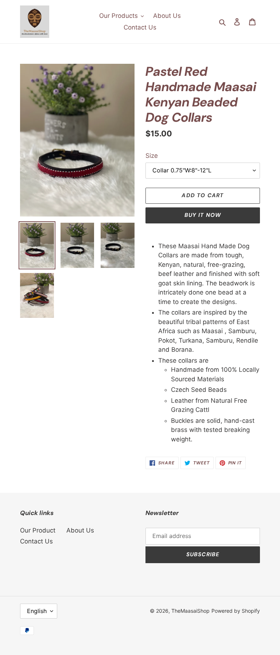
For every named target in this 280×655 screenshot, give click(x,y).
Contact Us (36, 541)
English (37, 611)
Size (151, 155)
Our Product (37, 530)
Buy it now (202, 215)
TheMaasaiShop (190, 611)
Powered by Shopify (235, 611)
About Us (80, 530)
